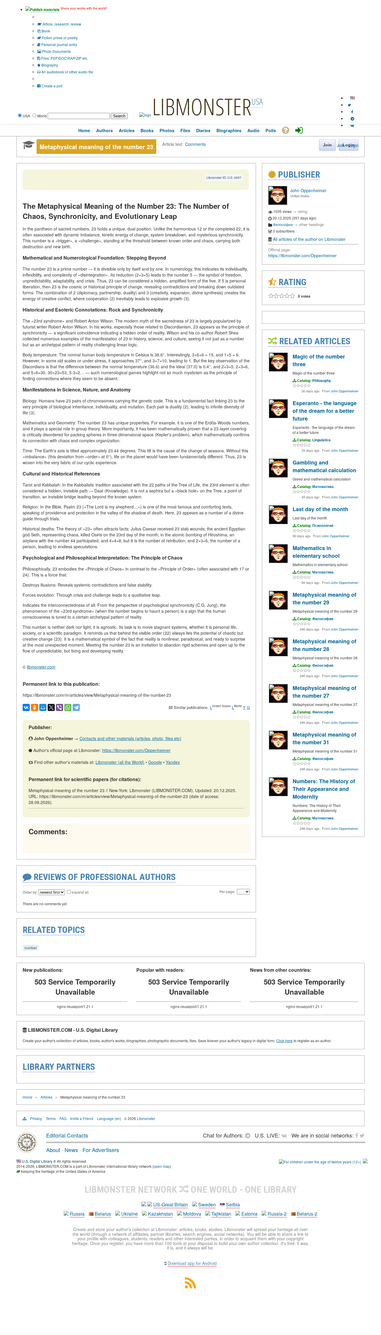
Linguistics (321, 440)
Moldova (192, 1213)
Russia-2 (277, 1213)
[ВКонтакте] (26, 707)
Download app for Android (192, 1263)
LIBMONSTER (202, 106)
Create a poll (52, 85)
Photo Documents (56, 51)
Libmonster (146, 1118)
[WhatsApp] (67, 707)
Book (45, 30)
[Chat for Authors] (352, 118)
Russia (77, 1213)
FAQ (63, 1118)
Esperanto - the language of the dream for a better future (325, 410)
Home (27, 1096)
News (71, 1150)
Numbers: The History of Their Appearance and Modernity (324, 788)
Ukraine (129, 1213)
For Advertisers (100, 1150)
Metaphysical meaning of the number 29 (324, 598)
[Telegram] (76, 707)
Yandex (173, 762)
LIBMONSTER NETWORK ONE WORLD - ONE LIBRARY (191, 1189)
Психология (322, 525)
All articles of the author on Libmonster (309, 239)
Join (341, 145)
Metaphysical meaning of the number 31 (324, 738)
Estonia (249, 1213)
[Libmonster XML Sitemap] (190, 1286)
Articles (46, 1096)
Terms (51, 1118)
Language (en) (109, 1118)
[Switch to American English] (352, 97)
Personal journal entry (58, 44)
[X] (51, 707)
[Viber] (59, 707)
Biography (49, 64)
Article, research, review (61, 23)
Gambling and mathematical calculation (324, 466)
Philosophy (321, 380)
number (30, 947)
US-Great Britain (170, 1204)
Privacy (36, 1118)
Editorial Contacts (67, 1135)
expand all (80, 892)
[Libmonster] (26, 1150)
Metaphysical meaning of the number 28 (324, 645)
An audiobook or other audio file (66, 71)
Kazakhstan (160, 1213)
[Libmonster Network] (320, 1161)
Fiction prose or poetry (59, 37)
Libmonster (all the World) (120, 762)
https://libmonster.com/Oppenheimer (136, 750)
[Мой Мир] (42, 707)
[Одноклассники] (34, 707)
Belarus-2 (307, 1213)
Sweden (207, 1204)
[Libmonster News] (349, 104)
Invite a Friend (81, 1118)
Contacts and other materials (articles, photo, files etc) (130, 738)
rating (302, 211)
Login (353, 145)
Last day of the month (320, 509)
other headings (311, 224)
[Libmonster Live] (352, 125)
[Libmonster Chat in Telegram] (249, 1135)
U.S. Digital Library (37, 1161)
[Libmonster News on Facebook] (352, 111)
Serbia (233, 1204)
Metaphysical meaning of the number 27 (324, 691)
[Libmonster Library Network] (365, 1161)
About (53, 1150)
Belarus (103, 1213)
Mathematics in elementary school (316, 552)
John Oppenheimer (308, 190)
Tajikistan (221, 1213)
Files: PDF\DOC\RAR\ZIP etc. (64, 58)
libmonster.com (41, 667)
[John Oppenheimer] (277, 203)
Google (155, 762)
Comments (195, 144)
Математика (323, 486)
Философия (283, 224)
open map (162, 1166)
